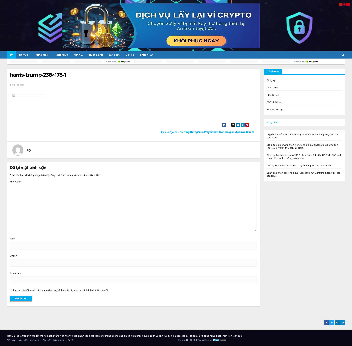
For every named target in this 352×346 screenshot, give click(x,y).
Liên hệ (130, 55)
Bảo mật (47, 340)
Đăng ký (271, 80)
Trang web (15, 273)
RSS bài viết (273, 94)
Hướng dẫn (96, 55)
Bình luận (16, 181)
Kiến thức (62, 55)
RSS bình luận (274, 102)
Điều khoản (58, 340)
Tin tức (24, 55)
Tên (13, 238)
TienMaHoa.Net (204, 340)
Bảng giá (114, 55)
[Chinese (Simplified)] (341, 4)
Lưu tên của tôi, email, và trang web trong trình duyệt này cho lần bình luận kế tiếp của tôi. (60, 290)
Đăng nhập (146, 55)
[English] (344, 4)
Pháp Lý (78, 55)
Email (13, 255)
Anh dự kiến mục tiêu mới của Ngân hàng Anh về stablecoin (299, 165)
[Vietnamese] (348, 4)
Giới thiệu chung (14, 340)
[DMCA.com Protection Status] (219, 340)
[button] (343, 55)
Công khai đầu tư (32, 340)
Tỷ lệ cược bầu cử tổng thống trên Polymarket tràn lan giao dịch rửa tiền (206, 132)
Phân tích (42, 55)
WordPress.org (275, 109)
